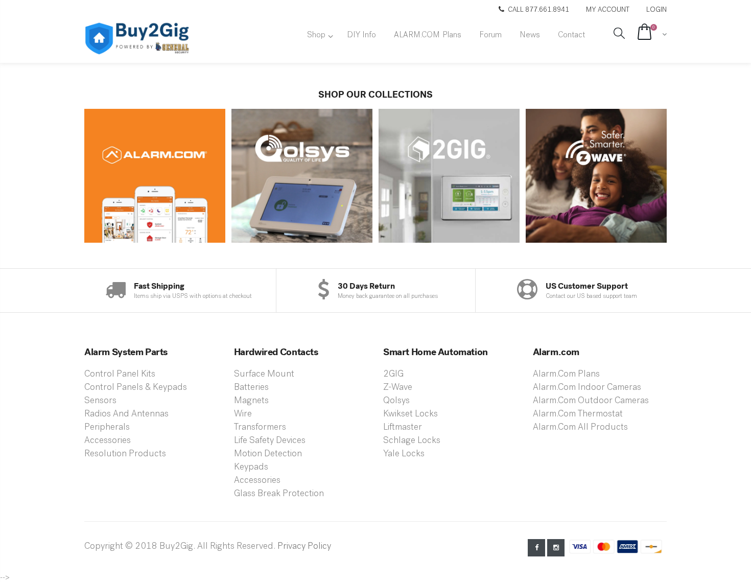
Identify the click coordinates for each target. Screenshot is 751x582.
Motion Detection (268, 454)
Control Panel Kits (119, 374)
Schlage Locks (411, 441)
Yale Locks (404, 454)
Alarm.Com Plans (566, 374)
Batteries (251, 387)
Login (656, 10)
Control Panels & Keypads (135, 387)
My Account (608, 10)
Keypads (251, 467)
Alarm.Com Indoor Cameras (587, 387)
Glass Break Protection (279, 494)
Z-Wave (397, 387)
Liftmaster (402, 427)
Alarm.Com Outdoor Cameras (591, 401)
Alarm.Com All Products (580, 427)
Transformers (260, 427)
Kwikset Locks (410, 414)
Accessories (107, 441)
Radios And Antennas (126, 414)
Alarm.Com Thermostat (578, 414)
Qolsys (396, 401)
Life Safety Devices (270, 441)
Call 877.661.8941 (538, 10)
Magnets (251, 401)
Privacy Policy (304, 546)
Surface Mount (264, 374)
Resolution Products (125, 454)
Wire (243, 414)
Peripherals (107, 427)
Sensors (100, 401)
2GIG (393, 374)
